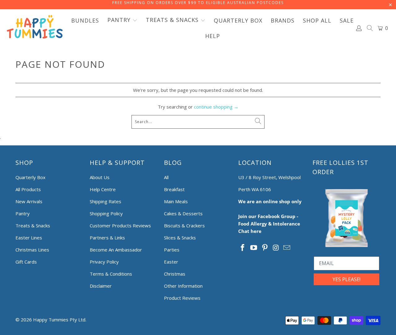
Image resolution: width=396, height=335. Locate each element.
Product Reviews (182, 298)
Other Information (183, 286)
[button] (122, 20)
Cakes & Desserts (183, 213)
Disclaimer (101, 286)
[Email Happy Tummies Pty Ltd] (287, 247)
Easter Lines (28, 237)
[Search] (370, 29)
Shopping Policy (106, 213)
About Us (100, 177)
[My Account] (359, 28)
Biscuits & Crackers (184, 225)
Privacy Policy (104, 262)
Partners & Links (107, 237)
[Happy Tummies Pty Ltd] (34, 28)
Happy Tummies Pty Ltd (59, 319)
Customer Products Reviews (120, 225)
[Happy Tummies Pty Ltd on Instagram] (276, 247)
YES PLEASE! (346, 279)
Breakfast (174, 189)
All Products (28, 189)
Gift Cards (26, 262)
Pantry (22, 213)
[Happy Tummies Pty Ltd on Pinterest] (264, 247)
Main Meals (176, 201)
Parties (171, 250)
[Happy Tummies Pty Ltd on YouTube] (254, 247)
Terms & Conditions (111, 274)
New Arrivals (28, 201)
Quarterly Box (30, 177)
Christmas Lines (32, 250)
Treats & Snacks (32, 225)
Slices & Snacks (180, 237)
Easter (171, 262)
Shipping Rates (105, 201)
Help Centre (103, 189)
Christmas (174, 274)
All (166, 177)
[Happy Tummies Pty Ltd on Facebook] (243, 247)
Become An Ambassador (116, 250)
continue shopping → (216, 107)
